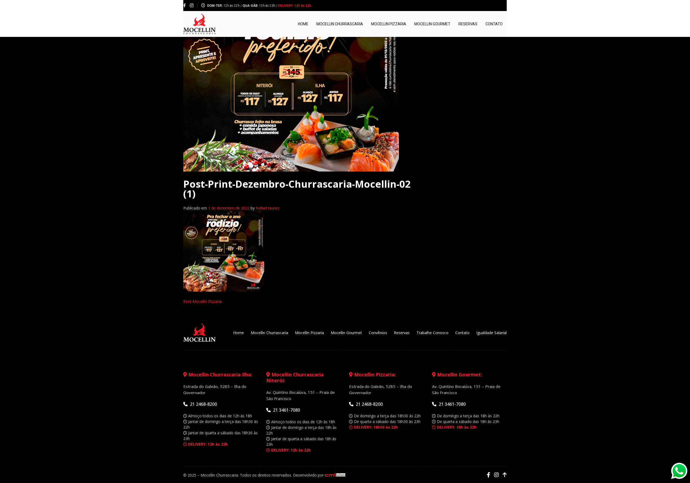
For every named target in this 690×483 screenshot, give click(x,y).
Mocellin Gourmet (432, 24)
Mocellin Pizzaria (388, 24)
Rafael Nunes (267, 208)
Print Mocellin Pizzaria (202, 301)
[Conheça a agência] (335, 475)
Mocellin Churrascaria (339, 24)
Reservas (467, 24)
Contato (494, 24)
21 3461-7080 (286, 410)
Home (303, 24)
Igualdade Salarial (491, 332)
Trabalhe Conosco (432, 332)
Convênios (378, 332)
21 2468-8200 (203, 404)
